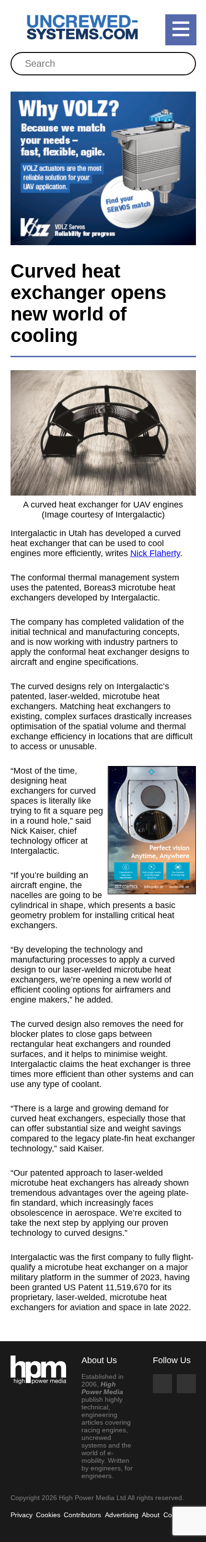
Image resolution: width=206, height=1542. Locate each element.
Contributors (82, 1515)
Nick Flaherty (155, 553)
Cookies (48, 1515)
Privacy (22, 1515)
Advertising (121, 1515)
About (151, 1515)
